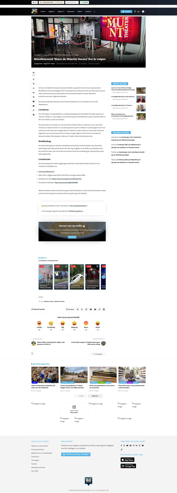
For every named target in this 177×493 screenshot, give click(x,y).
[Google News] (130, 445)
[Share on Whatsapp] (33, 88)
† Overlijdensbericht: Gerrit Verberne (123, 96)
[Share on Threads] (33, 97)
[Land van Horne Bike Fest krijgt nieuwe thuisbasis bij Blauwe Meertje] (141, 90)
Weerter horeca (59, 301)
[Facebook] (121, 445)
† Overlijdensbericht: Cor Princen (121, 105)
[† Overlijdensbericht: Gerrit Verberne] (141, 99)
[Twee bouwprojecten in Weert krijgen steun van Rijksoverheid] (74, 375)
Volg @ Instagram (74, 411)
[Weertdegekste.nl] (34, 11)
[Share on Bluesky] (33, 101)
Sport (34, 382)
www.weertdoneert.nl (46, 172)
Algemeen (39, 63)
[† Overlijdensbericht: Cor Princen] (141, 107)
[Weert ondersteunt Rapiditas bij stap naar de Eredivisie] (45, 375)
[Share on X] (33, 84)
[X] (124, 445)
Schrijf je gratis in (76, 211)
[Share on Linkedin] (33, 92)
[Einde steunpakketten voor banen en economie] (103, 375)
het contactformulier (78, 206)
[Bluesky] (143, 445)
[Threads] (139, 445)
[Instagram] (134, 445)
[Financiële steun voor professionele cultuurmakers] (132, 375)
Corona (130, 382)
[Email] (33, 106)
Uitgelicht (47, 63)
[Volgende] (103, 277)
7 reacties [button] (99, 354)
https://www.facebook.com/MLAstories (67, 179)
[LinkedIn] (137, 445)
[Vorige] (41, 277)
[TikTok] (122, 449)
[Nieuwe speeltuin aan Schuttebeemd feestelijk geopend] (141, 116)
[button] (94, 11)
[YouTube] (127, 445)
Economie (101, 382)
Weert (53, 63)
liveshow (46, 301)
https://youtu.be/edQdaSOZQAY (66, 183)
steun (52, 301)
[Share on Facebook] (33, 79)
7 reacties (84, 63)
